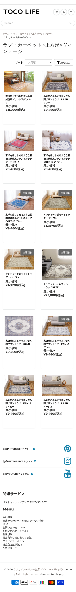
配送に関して (10, 547)
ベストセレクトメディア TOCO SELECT (24, 502)
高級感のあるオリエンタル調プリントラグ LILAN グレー (57, 99)
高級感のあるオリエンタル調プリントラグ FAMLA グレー (57, 344)
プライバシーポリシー (15, 541)
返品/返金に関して (13, 544)
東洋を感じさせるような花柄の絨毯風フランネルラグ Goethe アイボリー (57, 158)
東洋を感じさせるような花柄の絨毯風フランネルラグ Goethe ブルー (19, 218)
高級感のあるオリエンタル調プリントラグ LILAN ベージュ (57, 403)
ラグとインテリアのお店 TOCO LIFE (33, 569)
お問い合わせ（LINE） (15, 527)
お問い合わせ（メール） (16, 530)
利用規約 (7, 534)
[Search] (70, 23)
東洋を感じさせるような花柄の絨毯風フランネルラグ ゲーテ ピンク (19, 158)
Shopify (58, 569)
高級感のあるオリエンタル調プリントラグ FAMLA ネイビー (19, 403)
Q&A (5, 523)
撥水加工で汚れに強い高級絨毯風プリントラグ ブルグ (19, 99)
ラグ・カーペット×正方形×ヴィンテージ (33, 33)
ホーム (6, 33)
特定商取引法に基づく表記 (17, 537)
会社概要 (7, 517)
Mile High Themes (27, 573)
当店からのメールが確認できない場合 (23, 520)
